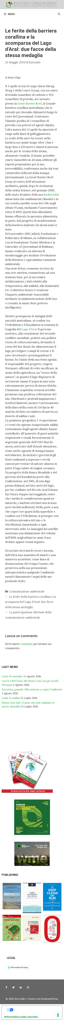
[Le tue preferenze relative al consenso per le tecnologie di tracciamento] (58, 1015)
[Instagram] (28, 987)
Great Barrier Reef (29, 103)
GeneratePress (49, 998)
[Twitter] (13, 987)
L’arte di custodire (12, 676)
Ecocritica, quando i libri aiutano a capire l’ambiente (32, 689)
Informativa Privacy (19, 967)
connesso (26, 644)
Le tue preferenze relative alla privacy (35, 1010)
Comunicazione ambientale (27, 591)
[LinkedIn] (21, 987)
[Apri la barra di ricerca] (59, 14)
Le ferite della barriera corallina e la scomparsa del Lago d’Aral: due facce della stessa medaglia (30, 602)
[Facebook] (6, 987)
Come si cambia (11, 698)
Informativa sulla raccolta (21, 1016)
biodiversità (51, 194)
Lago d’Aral (29, 329)
